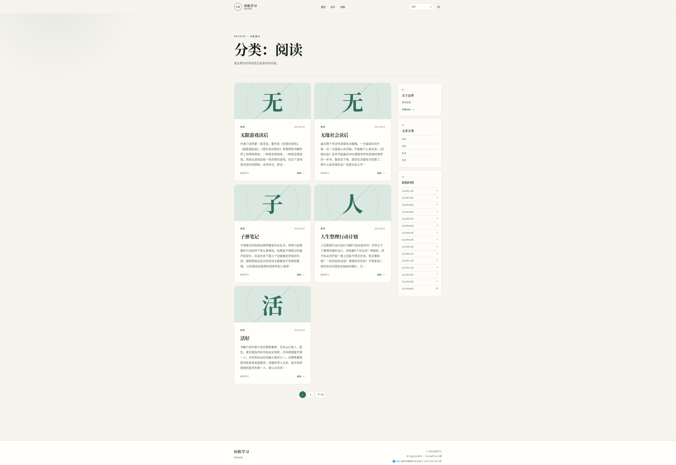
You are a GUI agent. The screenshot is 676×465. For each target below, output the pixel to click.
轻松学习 (241, 451)
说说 (404, 160)
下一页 (320, 394)
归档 (342, 7)
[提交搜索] (431, 7)
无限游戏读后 (254, 134)
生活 (404, 153)
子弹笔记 (249, 236)
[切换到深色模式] (438, 7)
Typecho (413, 456)
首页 (323, 7)
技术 (404, 139)
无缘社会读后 (335, 134)
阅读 (242, 126)
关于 (333, 7)
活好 (245, 338)
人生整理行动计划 (339, 236)
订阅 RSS (406, 109)
